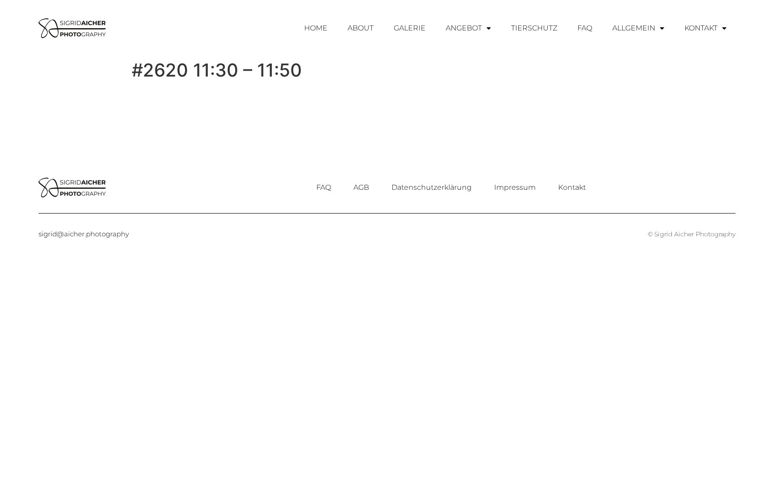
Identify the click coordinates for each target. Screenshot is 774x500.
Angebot (464, 28)
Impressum (515, 187)
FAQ (584, 28)
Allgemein (633, 28)
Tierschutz (534, 28)
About (361, 28)
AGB (361, 187)
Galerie (410, 28)
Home (315, 28)
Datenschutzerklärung (431, 187)
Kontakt (701, 28)
